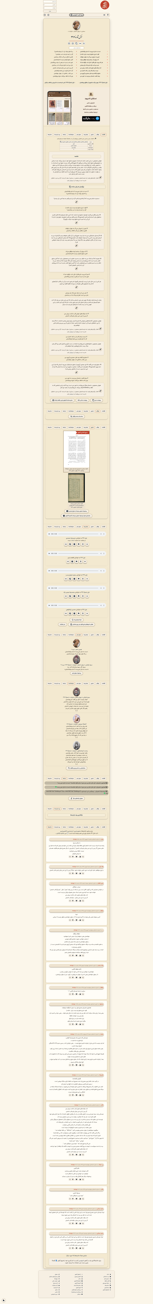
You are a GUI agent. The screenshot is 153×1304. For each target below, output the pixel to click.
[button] (108, 15)
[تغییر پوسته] (4, 1300)
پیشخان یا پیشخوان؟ (76, 1292)
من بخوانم (62, 624)
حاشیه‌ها (50, 134)
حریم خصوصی (54, 1294)
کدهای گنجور (78, 1274)
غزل (74, 144)
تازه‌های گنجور (106, 1290)
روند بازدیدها (57, 134)
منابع (56, 1290)
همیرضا (101, 1075)
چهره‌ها (56, 1279)
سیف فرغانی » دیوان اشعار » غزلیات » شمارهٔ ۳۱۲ (76, 697)
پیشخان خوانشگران (76, 1290)
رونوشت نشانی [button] (83, 400)
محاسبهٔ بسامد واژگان (77, 416)
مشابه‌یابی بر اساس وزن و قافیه (77, 768)
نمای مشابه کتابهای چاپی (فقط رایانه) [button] (63, 400)
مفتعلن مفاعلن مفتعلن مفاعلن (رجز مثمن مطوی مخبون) (75, 142)
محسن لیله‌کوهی (71, 610)
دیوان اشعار (77, 31)
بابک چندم (100, 965)
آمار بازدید (55, 1288)
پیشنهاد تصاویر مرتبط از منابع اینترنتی (78, 511)
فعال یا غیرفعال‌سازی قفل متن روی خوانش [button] (82, 624)
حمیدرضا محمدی (71, 538)
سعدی (83, 31)
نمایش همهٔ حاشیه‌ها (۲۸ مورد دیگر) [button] (76, 1256)
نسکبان (79, 1294)
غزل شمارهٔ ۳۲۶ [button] (85, 592)
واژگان (97, 134)
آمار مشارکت (55, 1285)
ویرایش (71, 181)
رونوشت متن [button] (97, 400)
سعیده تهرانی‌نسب (71, 575)
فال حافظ (107, 1281)
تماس (56, 1292)
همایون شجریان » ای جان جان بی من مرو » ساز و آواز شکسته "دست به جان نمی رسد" (81, 783)
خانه (108, 1274)
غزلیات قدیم (73, 146)
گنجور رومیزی (78, 1277)
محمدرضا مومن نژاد (69, 592)
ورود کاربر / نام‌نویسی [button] (78, 15)
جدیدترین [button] (70, 831)
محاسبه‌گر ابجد (77, 1285)
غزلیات (71, 31)
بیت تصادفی (106, 1277)
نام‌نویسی (81, 1261)
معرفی (56, 1274)
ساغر (79, 1279)
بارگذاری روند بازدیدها (76, 815)
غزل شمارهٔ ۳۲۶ (76, 36)
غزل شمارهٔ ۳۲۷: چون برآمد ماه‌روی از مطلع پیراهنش (93, 83)
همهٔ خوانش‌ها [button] (76, 620)
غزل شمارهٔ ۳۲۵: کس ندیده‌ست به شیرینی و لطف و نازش (59, 83)
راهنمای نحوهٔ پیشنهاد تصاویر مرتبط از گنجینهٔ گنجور (77, 516)
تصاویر (92, 134)
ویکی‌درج (74, 147)
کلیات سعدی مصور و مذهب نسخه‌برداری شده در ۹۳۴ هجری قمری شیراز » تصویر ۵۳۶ (76, 505)
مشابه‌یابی (106, 1288)
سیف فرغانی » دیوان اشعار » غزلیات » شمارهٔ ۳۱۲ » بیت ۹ (76, 665)
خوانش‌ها (86, 134)
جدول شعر (106, 1279)
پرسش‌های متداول (53, 1277)
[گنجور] (105, 5)
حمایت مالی (55, 1281)
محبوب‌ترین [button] (77, 831)
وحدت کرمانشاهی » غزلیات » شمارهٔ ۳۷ (76, 751)
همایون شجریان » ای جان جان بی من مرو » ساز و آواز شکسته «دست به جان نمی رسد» (81, 787)
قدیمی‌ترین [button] (63, 831)
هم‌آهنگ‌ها (71, 134)
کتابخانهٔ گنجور (77, 1281)
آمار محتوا (55, 1283)
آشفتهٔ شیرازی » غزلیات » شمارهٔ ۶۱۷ (76, 724)
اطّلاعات (103, 134)
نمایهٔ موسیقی (106, 1283)
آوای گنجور (78, 1288)
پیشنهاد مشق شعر (76, 673)
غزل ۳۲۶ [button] (84, 538)
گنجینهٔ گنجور (78, 1283)
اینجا (73, 540)
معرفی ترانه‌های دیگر (78, 798)
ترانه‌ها (64, 134)
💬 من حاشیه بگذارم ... (62, 833)
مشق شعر (78, 134)
